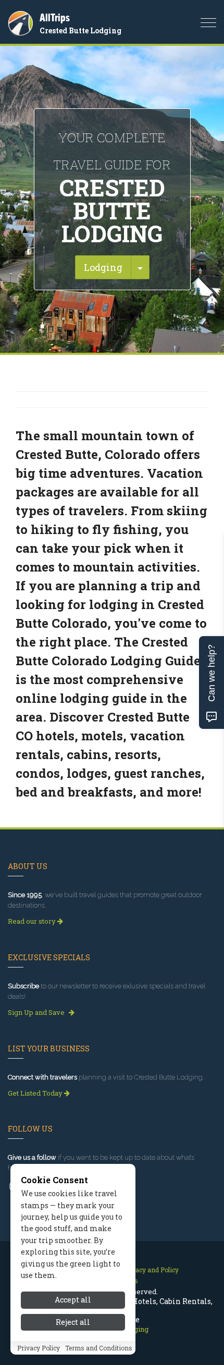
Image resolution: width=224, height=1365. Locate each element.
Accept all (73, 1300)
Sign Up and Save (37, 1012)
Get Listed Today (36, 1093)
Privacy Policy (38, 1348)
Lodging (103, 267)
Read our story (32, 921)
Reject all (73, 1322)
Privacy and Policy (151, 1269)
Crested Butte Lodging (80, 30)
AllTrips (55, 17)
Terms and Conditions (98, 1348)
